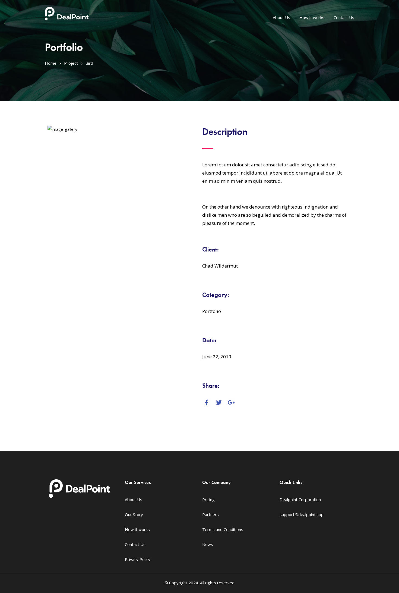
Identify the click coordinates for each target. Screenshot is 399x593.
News (207, 544)
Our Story (134, 514)
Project (71, 63)
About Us (281, 17)
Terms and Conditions (222, 529)
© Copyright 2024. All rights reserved (199, 582)
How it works (311, 17)
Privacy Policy (137, 559)
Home (50, 63)
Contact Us (344, 17)
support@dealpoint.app (302, 514)
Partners (210, 514)
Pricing (208, 499)
